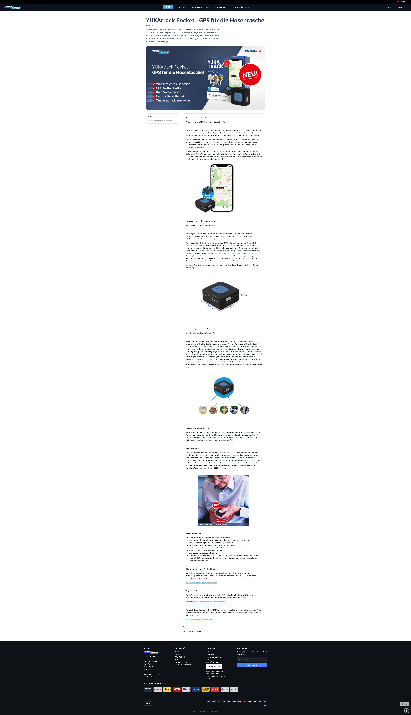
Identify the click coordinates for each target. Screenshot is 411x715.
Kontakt (208, 652)
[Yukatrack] (12, 7)
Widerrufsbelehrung (212, 662)
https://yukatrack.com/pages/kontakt (199, 619)
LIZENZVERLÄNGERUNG (240, 7)
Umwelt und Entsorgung (214, 671)
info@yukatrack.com (151, 677)
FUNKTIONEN (197, 7)
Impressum (210, 654)
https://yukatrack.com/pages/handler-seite (201, 582)
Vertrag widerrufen (214, 667)
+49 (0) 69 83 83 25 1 (151, 674)
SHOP (168, 7)
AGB (207, 660)
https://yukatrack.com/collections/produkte (209, 602)
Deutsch (402, 1)
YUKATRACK (183, 7)
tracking (199, 631)
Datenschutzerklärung (213, 657)
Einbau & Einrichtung (213, 674)
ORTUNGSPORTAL (220, 7)
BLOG (208, 7)
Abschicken (252, 665)
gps (185, 631)
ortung (191, 631)
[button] (406, 710)
